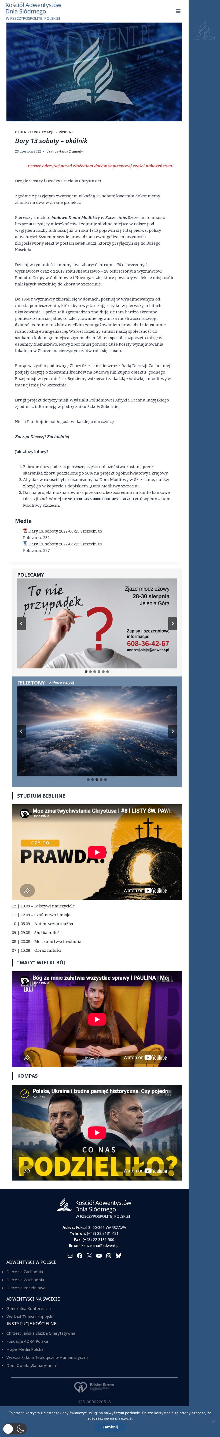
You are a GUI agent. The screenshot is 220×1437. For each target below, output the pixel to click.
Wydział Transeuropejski (29, 1316)
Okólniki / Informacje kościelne (44, 132)
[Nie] (213, 1421)
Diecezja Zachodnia (24, 1271)
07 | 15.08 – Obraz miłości (36, 950)
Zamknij (110, 1426)
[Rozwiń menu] (178, 11)
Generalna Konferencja (28, 1308)
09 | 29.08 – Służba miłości (37, 932)
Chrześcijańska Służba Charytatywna (40, 1333)
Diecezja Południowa (25, 1287)
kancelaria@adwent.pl (100, 1245)
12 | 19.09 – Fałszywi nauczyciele (43, 905)
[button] (15, 1428)
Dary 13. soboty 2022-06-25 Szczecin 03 (65, 531)
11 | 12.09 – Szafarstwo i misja (41, 914)
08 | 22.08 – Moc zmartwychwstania (47, 941)
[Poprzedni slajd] (21, 731)
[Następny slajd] (172, 623)
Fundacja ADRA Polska (27, 1341)
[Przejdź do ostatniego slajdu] (21, 623)
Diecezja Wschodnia (25, 1279)
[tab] (86, 671)
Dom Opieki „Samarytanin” (31, 1365)
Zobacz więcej (61, 682)
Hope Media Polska (24, 1349)
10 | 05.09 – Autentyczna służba (42, 923)
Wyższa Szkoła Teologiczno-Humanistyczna (47, 1357)
